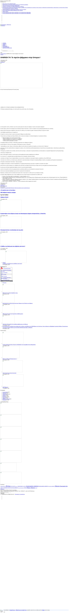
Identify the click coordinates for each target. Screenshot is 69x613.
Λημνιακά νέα (63, 486)
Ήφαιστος (16, 486)
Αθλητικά (4, 393)
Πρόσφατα (4, 282)
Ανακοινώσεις (5, 394)
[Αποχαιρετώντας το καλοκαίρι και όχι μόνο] (10, 227)
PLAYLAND (12, 486)
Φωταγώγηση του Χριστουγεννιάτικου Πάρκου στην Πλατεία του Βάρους (15, 4)
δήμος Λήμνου (31, 487)
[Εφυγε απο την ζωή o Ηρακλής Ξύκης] (8, 291)
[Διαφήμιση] (2, 25)
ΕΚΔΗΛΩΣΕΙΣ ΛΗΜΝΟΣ (32, 486)
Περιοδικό (4, 399)
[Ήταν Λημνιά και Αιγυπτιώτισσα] (13, 371)
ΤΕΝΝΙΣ (25, 487)
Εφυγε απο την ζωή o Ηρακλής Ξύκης (9, 3)
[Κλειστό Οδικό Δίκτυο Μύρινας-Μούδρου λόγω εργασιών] (8, 471)
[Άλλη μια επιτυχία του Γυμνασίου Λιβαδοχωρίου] (8, 312)
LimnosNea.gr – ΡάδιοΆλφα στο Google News (18, 610)
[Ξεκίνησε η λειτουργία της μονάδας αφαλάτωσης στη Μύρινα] (8, 323)
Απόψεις (4, 53)
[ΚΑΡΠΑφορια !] (13, 386)
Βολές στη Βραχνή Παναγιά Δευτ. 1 (10, 358)
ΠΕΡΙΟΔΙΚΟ (5, 45)
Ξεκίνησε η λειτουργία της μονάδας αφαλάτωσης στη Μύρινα (13, 6)
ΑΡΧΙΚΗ (4, 43)
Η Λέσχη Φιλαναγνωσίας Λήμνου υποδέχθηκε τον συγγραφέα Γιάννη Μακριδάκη (17, 12)
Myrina (8, 486)
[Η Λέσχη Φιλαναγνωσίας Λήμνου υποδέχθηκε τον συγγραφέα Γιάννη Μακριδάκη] (13, 343)
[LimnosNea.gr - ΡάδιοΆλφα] (5, 24)
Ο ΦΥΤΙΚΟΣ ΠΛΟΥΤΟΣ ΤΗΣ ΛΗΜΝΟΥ (10, 487)
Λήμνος (4, 397)
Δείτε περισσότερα (3, 185)
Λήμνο (43, 610)
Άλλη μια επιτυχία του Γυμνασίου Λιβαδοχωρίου (11, 5)
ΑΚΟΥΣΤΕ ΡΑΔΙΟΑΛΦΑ (7, 47)
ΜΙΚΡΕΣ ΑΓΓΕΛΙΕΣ (6, 398)
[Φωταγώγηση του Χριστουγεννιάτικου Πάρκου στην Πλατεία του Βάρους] (8, 302)
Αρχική (1, 53)
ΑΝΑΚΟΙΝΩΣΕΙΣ (6, 46)
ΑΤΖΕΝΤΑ (24, 486)
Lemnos (1, 486)
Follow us (2, 489)
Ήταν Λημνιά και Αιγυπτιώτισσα (9, 373)
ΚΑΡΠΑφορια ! (5, 387)
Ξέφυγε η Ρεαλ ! (5, 11)
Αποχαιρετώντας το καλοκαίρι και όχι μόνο (11, 230)
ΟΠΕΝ (1, 487)
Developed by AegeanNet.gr (20, 494)
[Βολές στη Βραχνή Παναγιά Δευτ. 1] (11, 357)
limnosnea (4, 486)
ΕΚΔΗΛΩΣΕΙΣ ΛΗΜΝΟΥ (43, 486)
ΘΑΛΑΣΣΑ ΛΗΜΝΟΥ (51, 486)
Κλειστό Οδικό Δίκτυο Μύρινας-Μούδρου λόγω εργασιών (13, 10)
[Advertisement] (34, 34)
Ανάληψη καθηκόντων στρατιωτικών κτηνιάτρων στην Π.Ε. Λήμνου (14, 9)
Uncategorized (5, 392)
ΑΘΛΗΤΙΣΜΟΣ (20, 486)
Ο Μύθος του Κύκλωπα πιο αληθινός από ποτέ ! (12, 246)
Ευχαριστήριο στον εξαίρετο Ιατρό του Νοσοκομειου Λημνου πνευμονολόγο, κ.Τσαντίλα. (23, 213)
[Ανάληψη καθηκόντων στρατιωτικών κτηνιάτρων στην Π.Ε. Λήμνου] (10, 462)
